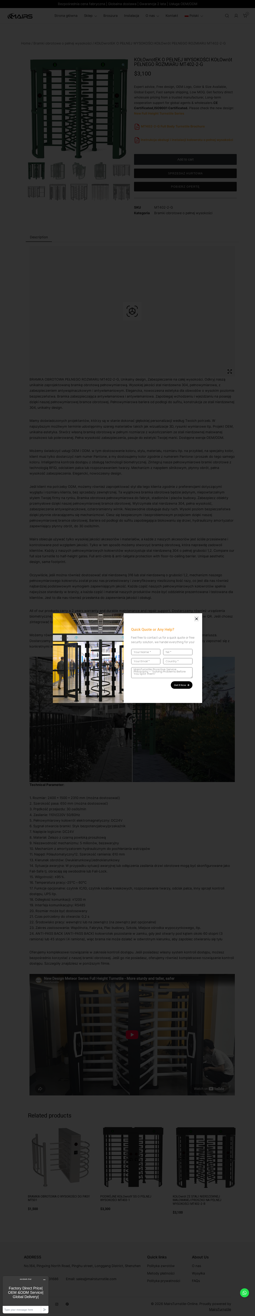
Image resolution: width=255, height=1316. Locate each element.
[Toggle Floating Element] (244, 1292)
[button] (196, 619)
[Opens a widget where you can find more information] (25, 1295)
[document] (127, 658)
